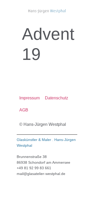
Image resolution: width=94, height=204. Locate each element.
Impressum (29, 98)
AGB (23, 110)
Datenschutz (56, 98)
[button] (21, 11)
